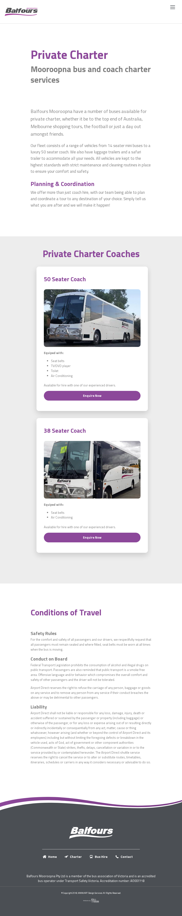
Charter (76, 856)
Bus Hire (101, 856)
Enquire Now (92, 395)
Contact (127, 856)
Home (52, 856)
